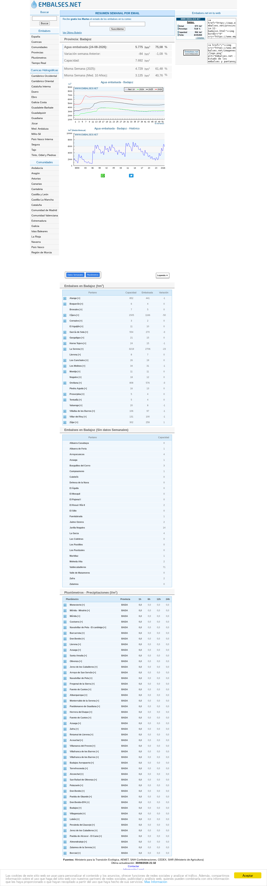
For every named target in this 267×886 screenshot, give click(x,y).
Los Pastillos (76, 544)
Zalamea (74, 584)
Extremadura (38, 220)
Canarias (36, 183)
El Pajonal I (75, 499)
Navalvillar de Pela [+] (81, 678)
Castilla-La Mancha (42, 199)
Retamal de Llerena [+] (81, 734)
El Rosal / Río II (77, 505)
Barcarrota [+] (77, 633)
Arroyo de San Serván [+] (83, 672)
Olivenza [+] (76, 661)
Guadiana (37, 118)
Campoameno (77, 471)
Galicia (35, 226)
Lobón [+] (74, 819)
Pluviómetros (38, 57)
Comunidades (39, 47)
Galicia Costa (39, 102)
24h (168, 599)
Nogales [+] (75, 377)
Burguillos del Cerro (80, 465)
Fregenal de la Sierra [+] (82, 684)
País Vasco (37, 247)
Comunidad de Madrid (44, 210)
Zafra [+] (74, 729)
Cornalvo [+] (76, 321)
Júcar (34, 123)
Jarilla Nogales (77, 527)
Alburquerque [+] (78, 695)
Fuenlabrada (76, 516)
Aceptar (247, 875)
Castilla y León (39, 194)
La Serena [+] (76, 349)
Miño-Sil (36, 133)
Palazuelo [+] (76, 785)
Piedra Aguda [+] (78, 388)
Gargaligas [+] (77, 337)
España (35, 36)
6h (149, 599)
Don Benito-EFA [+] (79, 802)
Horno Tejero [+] (78, 343)
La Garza (74, 533)
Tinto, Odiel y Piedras (43, 155)
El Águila (74, 488)
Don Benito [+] (77, 638)
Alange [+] (75, 298)
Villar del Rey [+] (78, 416)
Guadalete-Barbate (42, 107)
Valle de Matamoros (80, 573)
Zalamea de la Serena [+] (82, 847)
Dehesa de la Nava (79, 482)
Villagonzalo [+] (77, 813)
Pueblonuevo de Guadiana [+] (85, 706)
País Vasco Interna (42, 139)
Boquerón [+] (76, 304)
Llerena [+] (75, 354)
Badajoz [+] (75, 808)
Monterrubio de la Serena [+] (84, 700)
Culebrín (74, 477)
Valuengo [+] (76, 405)
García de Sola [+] (79, 332)
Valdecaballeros (78, 567)
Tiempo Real (38, 63)
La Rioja (36, 236)
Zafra (72, 578)
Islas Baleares (39, 231)
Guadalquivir (38, 112)
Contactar (133, 866)
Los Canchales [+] (79, 360)
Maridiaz (74, 556)
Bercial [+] (75, 853)
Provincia (125, 599)
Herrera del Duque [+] (81, 712)
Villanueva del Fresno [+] (82, 746)
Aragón (35, 173)
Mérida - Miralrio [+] (80, 610)
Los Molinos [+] (77, 366)
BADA (124, 605)
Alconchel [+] (76, 774)
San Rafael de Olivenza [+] (83, 779)
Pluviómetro (72, 599)
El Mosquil (75, 494)
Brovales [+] (76, 309)
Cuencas (36, 41)
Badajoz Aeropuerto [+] (82, 763)
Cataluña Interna (41, 86)
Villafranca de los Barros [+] (84, 751)
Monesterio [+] (77, 605)
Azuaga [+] (75, 650)
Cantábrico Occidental (44, 75)
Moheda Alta (76, 561)
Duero (35, 91)
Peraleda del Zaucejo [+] (82, 825)
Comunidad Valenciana (44, 215)
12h (159, 599)
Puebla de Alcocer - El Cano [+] (86, 836)
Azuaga (73, 460)
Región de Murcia (41, 252)
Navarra (36, 241)
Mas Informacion (155, 881)
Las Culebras (76, 539)
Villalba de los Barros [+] (82, 411)
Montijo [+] (75, 371)
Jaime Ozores (77, 522)
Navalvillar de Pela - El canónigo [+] (88, 627)
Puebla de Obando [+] (81, 796)
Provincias (37, 52)
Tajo (33, 149)
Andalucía (37, 168)
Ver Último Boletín (72, 32)
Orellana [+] (76, 383)
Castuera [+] (76, 622)
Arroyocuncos (77, 454)
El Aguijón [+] (76, 326)
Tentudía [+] (76, 400)
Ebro (34, 97)
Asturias (36, 178)
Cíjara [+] (74, 315)
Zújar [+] (74, 422)
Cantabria (37, 189)
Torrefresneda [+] (79, 768)
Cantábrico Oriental (42, 81)
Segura (35, 144)
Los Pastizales (77, 550)
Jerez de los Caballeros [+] (83, 667)
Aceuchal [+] (76, 740)
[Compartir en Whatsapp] (103, 176)
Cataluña (36, 204)
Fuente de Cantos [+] (80, 689)
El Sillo (73, 511)
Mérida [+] (75, 616)
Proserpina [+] (77, 394)
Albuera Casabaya (79, 443)
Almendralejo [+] (78, 842)
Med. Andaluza (39, 128)
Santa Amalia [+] (78, 655)
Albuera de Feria (78, 448)
